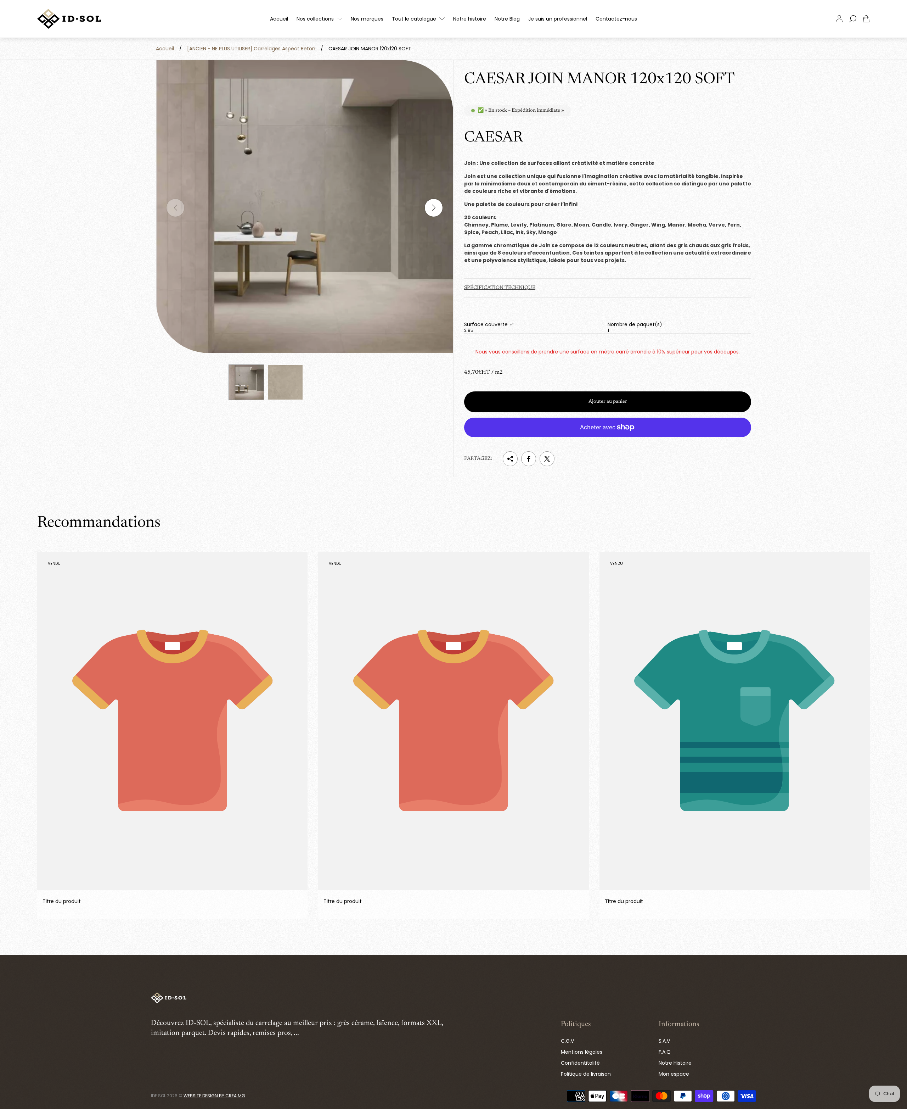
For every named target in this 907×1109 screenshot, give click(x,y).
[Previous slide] (175, 208)
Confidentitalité (580, 1062)
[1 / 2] (246, 382)
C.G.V (567, 1040)
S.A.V (664, 1040)
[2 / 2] (285, 382)
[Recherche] (853, 19)
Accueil (165, 48)
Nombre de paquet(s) (635, 324)
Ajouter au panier (607, 401)
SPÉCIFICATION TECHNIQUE (499, 287)
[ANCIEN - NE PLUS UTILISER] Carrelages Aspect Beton (251, 48)
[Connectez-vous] (839, 19)
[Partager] (510, 458)
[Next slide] (434, 208)
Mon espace (674, 1073)
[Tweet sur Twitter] (547, 458)
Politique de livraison (586, 1073)
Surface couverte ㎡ (489, 324)
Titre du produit (62, 901)
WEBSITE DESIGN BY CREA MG (214, 1096)
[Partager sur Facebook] (528, 458)
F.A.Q (665, 1051)
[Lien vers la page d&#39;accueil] (168, 998)
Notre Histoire (675, 1062)
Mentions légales (581, 1051)
